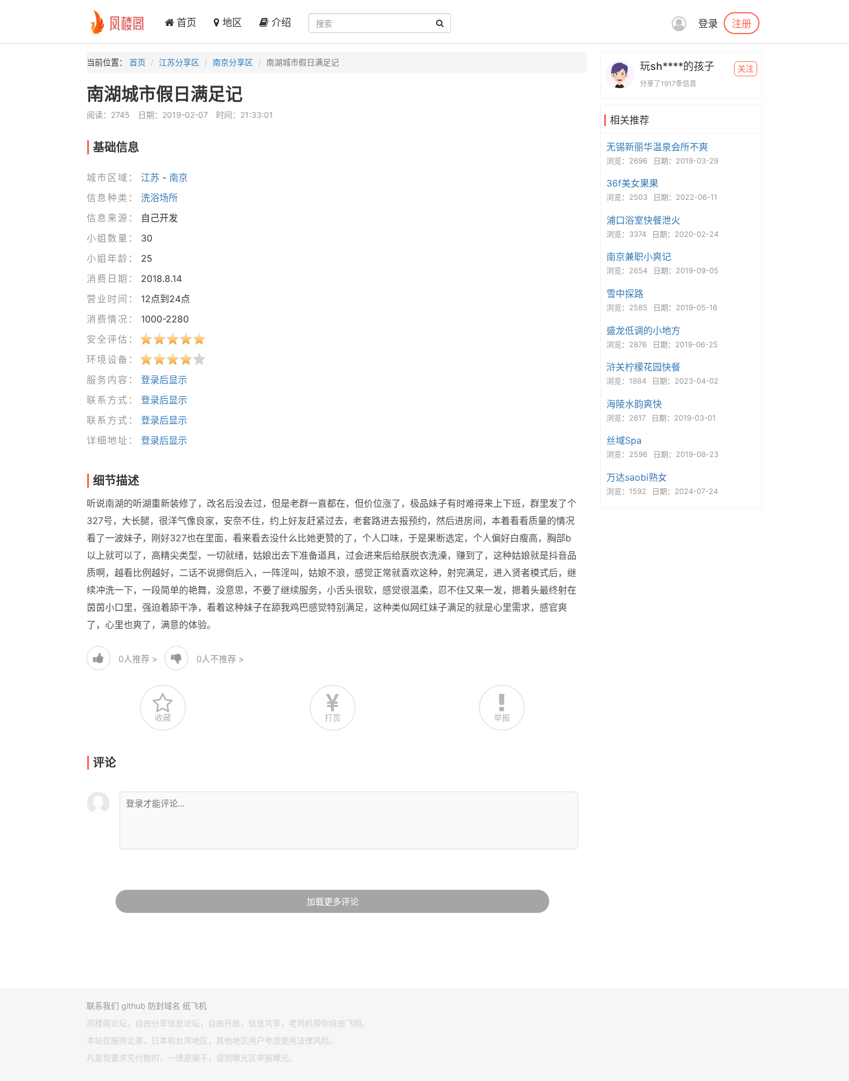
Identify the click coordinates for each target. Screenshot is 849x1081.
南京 (178, 177)
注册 (741, 23)
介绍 (280, 22)
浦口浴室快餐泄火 (643, 220)
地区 (230, 22)
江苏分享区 (179, 62)
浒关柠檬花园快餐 (643, 367)
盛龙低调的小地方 (643, 330)
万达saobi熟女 (636, 477)
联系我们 (103, 1006)
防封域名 (164, 1006)
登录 (708, 23)
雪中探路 (624, 293)
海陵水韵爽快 (634, 404)
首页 (185, 22)
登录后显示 (164, 379)
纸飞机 (195, 1006)
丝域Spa (624, 440)
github (133, 1006)
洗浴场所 (159, 197)
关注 (746, 68)
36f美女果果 (632, 183)
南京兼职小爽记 (638, 256)
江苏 (150, 177)
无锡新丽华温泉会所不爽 (657, 147)
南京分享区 (233, 62)
